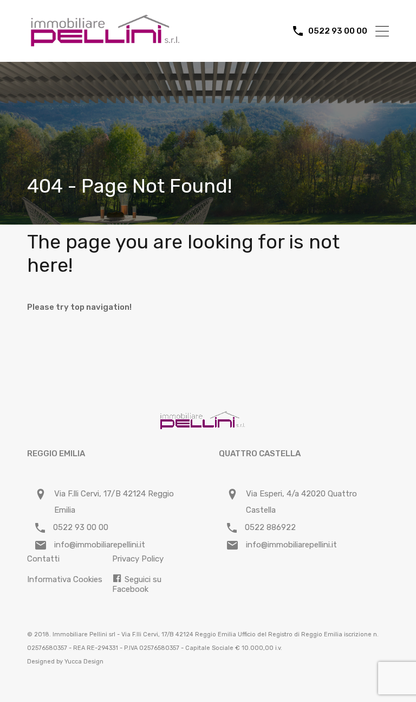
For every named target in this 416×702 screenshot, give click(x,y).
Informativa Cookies (64, 579)
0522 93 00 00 (337, 31)
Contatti (43, 559)
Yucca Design (83, 661)
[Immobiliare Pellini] (105, 43)
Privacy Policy (138, 559)
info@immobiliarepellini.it (99, 545)
